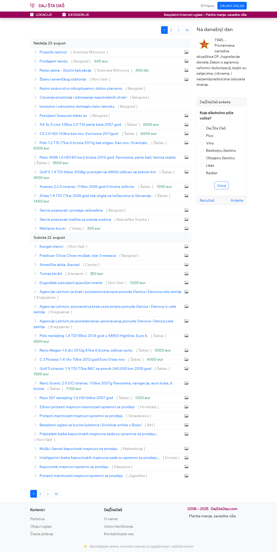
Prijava (208, 6)
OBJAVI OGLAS (232, 6)
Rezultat (207, 200)
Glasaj (221, 185)
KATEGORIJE (78, 15)
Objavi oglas (41, 526)
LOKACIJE (44, 15)
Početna (37, 518)
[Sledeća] (178, 30)
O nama (111, 518)
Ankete (237, 200)
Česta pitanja (41, 533)
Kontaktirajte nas (119, 533)
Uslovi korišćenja (118, 526)
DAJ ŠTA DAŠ (51, 5)
